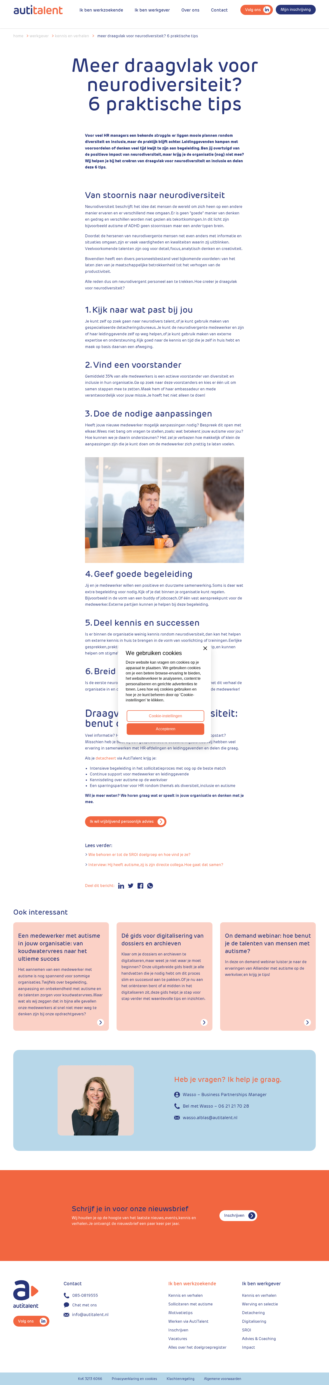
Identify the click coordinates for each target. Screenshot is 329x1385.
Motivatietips (180, 1312)
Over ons (190, 10)
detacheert (106, 758)
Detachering (253, 1312)
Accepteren (165, 729)
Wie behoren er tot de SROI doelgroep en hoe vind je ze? (139, 854)
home (18, 35)
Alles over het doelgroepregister (197, 1347)
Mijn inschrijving (296, 9)
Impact (248, 1347)
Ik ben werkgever (152, 10)
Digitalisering (254, 1321)
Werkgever (39, 35)
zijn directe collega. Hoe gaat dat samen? (186, 864)
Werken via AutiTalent (188, 1321)
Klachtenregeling (180, 1379)
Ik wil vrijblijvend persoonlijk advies (122, 821)
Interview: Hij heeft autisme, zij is (118, 864)
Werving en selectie (260, 1304)
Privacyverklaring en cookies (134, 1379)
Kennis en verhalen (72, 35)
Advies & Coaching (259, 1338)
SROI (246, 1330)
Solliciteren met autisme (190, 1304)
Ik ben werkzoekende (101, 10)
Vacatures (177, 1338)
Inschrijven (234, 1215)
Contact (219, 10)
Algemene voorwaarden (222, 1379)
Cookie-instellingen (165, 716)
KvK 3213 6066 (90, 1379)
